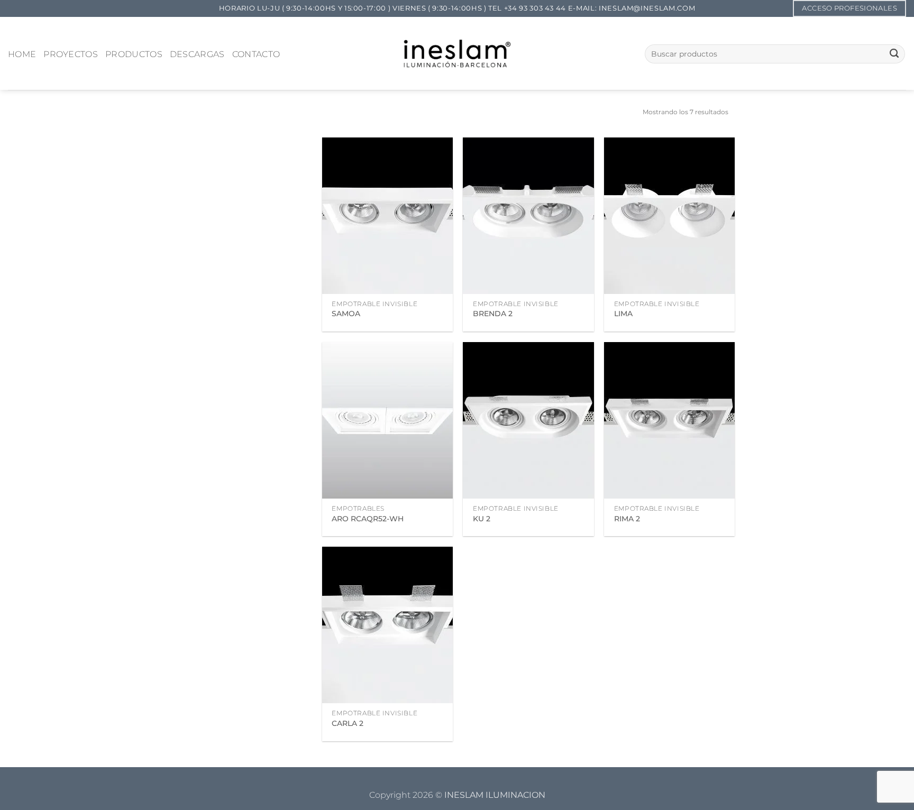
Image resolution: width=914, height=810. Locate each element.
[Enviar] (894, 53)
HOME (22, 54)
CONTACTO (256, 54)
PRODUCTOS (133, 54)
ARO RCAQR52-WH (368, 518)
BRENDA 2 (493, 313)
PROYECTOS (70, 54)
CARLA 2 (347, 723)
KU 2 (481, 518)
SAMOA (346, 313)
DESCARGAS (197, 54)
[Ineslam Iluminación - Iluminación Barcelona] (457, 53)
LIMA (623, 313)
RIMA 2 (627, 518)
